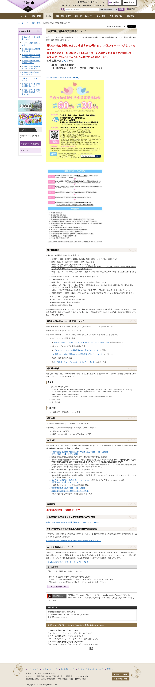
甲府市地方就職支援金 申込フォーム (31, 73)
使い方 (25, 150)
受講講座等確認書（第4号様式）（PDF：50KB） (70, 491)
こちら (65, 60)
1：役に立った (55, 633)
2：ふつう (69, 633)
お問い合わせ (100, 5)
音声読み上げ (84, 2)
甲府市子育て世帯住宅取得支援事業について (31, 85)
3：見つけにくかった (89, 639)
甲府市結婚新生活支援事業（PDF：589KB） (63, 78)
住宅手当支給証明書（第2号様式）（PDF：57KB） (70, 480)
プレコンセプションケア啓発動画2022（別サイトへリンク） (77, 350)
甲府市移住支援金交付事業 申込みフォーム (31, 68)
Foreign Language (99, 2)
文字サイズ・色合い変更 (72, 5)
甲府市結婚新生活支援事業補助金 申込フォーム (31, 56)
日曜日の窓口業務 (121, 679)
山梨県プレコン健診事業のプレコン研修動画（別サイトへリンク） (78, 354)
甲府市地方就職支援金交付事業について (31, 62)
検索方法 (131, 9)
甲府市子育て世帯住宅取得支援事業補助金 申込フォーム (31, 92)
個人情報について (67, 669)
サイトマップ (33, 669)
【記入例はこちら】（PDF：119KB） (65, 454)
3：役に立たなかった (84, 633)
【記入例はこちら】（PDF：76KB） (65, 482)
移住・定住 (36, 23)
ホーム (20, 23)
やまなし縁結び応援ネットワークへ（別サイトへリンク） (68, 562)
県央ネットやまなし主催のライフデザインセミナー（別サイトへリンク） (82, 342)
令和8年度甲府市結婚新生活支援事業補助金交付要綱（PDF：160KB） (73, 522)
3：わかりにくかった (89, 644)
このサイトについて (49, 669)
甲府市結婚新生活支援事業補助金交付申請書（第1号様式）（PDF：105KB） (80, 452)
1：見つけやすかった (58, 639)
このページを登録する (31, 144)
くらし (27, 23)
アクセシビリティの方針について (90, 669)
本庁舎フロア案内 (121, 674)
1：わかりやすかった (58, 644)
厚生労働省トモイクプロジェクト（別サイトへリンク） (75, 362)
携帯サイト (111, 669)
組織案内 (88, 5)
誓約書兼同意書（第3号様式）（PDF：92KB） (69, 488)
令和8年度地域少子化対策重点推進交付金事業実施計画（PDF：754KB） (73, 541)
